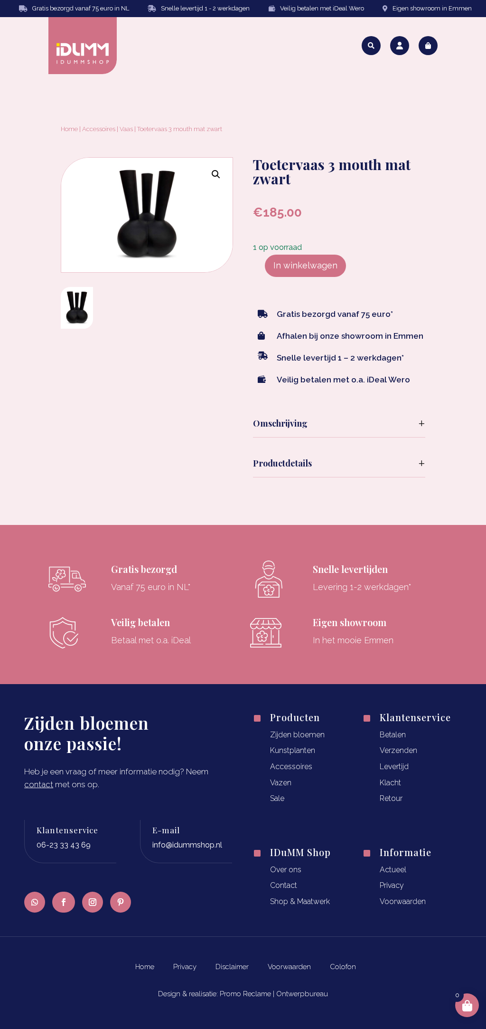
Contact (283, 885)
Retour (391, 798)
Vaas (126, 129)
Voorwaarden (403, 901)
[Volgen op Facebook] (63, 902)
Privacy (392, 885)
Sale (277, 798)
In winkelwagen (305, 265)
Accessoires (98, 129)
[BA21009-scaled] (77, 326)
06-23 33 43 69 (64, 844)
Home (69, 129)
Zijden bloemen (297, 734)
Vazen (280, 782)
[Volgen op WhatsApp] (34, 902)
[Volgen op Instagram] (92, 902)
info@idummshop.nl (187, 844)
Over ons (285, 869)
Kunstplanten (292, 750)
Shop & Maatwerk (300, 901)
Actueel (393, 869)
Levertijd (394, 766)
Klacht (390, 782)
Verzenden (398, 750)
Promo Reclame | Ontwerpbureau (274, 994)
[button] (215, 174)
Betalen (393, 734)
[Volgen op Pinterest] (120, 902)
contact (38, 784)
